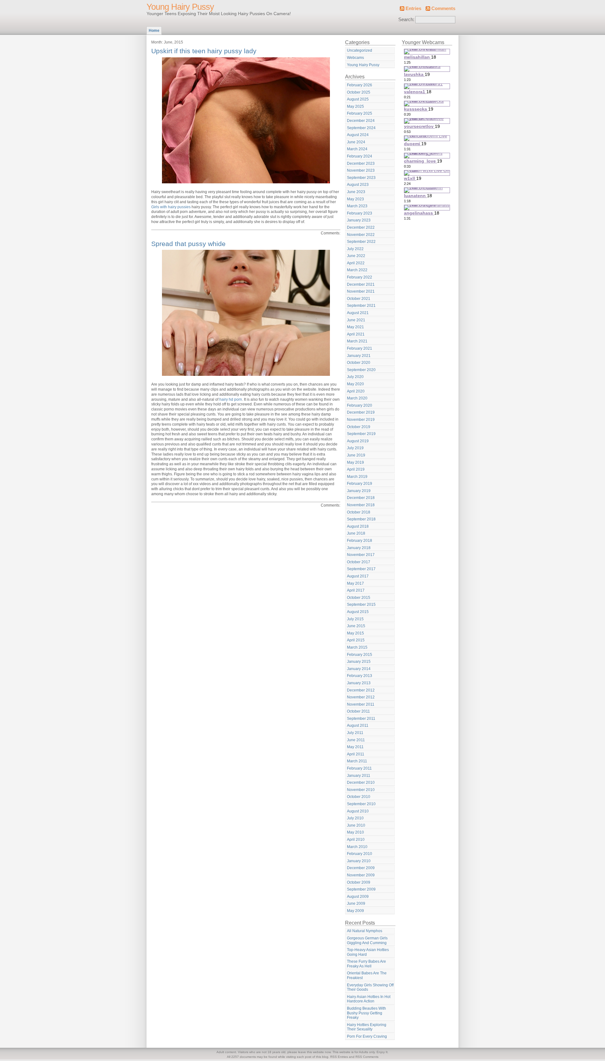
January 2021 (359, 355)
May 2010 (355, 832)
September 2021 (361, 305)
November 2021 (361, 291)
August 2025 (358, 99)
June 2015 (356, 626)
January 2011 (358, 775)
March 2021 (357, 341)
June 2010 (356, 825)
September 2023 (361, 177)
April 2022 (356, 263)
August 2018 (358, 526)
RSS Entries (339, 1056)
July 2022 (355, 249)
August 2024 (358, 135)
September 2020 (361, 370)
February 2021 (359, 348)
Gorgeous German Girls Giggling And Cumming (367, 940)
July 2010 (355, 818)
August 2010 (358, 811)
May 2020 (355, 384)
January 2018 (359, 548)
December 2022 (361, 227)
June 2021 (356, 320)
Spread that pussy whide (188, 243)
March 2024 (357, 149)
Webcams (355, 57)
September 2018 (361, 519)
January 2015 (359, 661)
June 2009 (356, 903)
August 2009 (358, 896)
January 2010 (359, 861)
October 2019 (358, 427)
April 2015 (356, 640)
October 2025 (358, 92)
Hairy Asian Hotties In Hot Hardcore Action (368, 999)
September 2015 (361, 604)
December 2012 (361, 690)
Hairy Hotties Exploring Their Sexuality (366, 1027)
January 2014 (359, 669)
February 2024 (359, 156)
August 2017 (358, 576)
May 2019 (355, 462)
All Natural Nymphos (364, 931)
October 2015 (358, 597)
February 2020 (359, 405)
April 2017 (356, 590)
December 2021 (361, 284)
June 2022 (356, 256)
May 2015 (355, 633)
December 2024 (361, 120)
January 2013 (359, 683)
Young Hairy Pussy (180, 7)
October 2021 (358, 298)
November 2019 (361, 419)
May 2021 (355, 327)
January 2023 (359, 220)
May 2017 (355, 583)
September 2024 (361, 128)
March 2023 (357, 206)
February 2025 (359, 113)
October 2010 (358, 796)
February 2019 (359, 483)
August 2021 (358, 313)
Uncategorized (359, 50)
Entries (413, 8)
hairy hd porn (230, 399)
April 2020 (356, 391)
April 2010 (356, 839)
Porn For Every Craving (367, 1036)
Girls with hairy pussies (171, 207)
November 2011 (360, 704)
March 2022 (357, 270)
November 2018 (361, 505)
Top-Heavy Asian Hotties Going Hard (368, 952)
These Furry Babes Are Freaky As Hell (366, 963)
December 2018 (361, 498)
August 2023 (358, 184)
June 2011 (356, 740)
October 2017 (358, 562)
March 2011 (357, 761)
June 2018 (356, 533)
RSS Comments (366, 1056)
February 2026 (359, 85)
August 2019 (358, 441)
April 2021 (356, 334)
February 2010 (359, 854)
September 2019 (361, 434)
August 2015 (358, 612)
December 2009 (361, 868)
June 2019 (356, 455)
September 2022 (361, 241)
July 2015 (355, 619)
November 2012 (361, 697)
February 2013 (359, 676)
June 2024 (356, 142)
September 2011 (361, 718)
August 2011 (357, 725)
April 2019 (356, 469)
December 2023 (361, 163)
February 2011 (359, 768)
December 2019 (361, 412)
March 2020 (357, 398)
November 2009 (361, 875)
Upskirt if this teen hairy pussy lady (203, 50)
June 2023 (356, 192)
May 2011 (355, 747)
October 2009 (358, 882)
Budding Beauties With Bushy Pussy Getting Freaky (366, 1013)
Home (154, 30)
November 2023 (361, 170)
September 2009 (361, 889)
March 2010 (357, 847)
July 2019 (355, 448)
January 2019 (359, 491)
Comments (443, 8)
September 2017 (361, 569)
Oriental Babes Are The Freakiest (367, 975)
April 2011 (355, 754)
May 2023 (355, 199)
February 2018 (359, 540)
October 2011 (358, 711)
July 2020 (355, 377)
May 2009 (355, 911)
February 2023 (359, 213)
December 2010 (361, 782)
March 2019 (357, 476)
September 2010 (361, 804)
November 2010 (361, 790)
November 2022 (361, 234)
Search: (406, 19)
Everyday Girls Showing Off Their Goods (370, 987)
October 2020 (358, 362)
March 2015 (357, 647)
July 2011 (355, 733)
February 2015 (359, 654)
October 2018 (358, 512)
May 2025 (355, 106)
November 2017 (361, 555)
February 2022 (359, 277)
